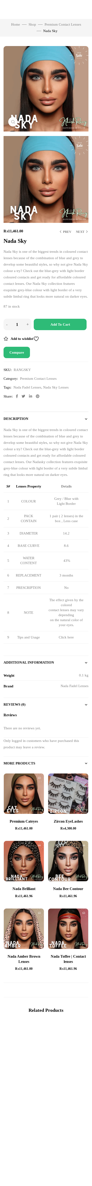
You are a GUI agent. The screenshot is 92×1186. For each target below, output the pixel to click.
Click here (66, 637)
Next (80, 232)
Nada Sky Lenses (56, 387)
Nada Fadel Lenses (27, 387)
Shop (32, 24)
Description (16, 419)
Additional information (29, 662)
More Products (19, 763)
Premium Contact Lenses (63, 24)
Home (15, 24)
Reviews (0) (14, 704)
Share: (8, 396)
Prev (67, 232)
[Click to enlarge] (13, 122)
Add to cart (60, 324)
